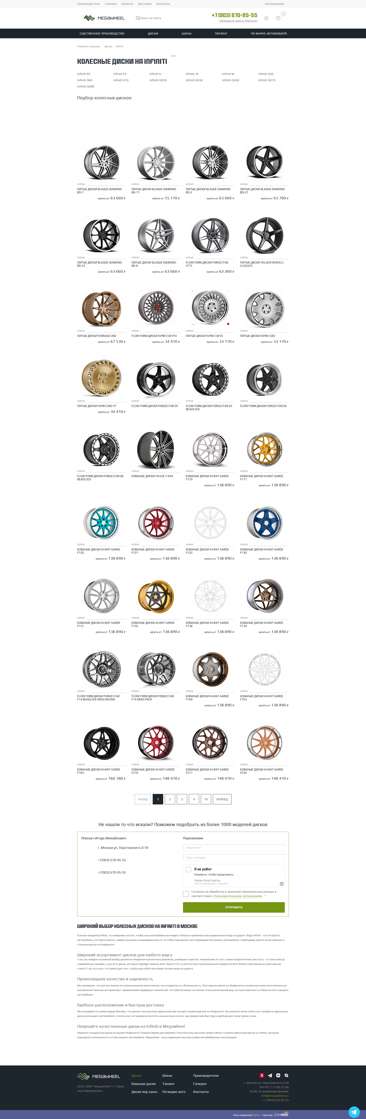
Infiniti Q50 (265, 74)
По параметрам (92, 107)
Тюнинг (221, 33)
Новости (127, 4)
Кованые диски (144, 1084)
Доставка (145, 4)
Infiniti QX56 (194, 80)
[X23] (190, 122)
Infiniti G (155, 74)
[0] (278, 20)
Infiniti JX (192, 74)
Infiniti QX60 (230, 80)
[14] (190, 129)
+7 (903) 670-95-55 (234, 15)
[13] (190, 126)
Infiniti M (228, 74)
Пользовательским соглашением (238, 896)
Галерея (111, 4)
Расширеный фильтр (265, 107)
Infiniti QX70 (266, 80)
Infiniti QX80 (85, 86)
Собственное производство (102, 33)
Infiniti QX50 (158, 80)
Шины (186, 33)
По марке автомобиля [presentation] (134, 108)
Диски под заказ (144, 1092)
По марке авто (173, 1092)
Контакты (163, 4)
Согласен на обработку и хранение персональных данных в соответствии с (233, 894)
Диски (153, 33)
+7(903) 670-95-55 (112, 872)
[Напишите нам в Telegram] (354, 1112)
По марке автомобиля (269, 33)
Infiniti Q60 (84, 80)
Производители (88, 4)
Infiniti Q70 (120, 80)
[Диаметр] (190, 118)
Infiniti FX (120, 74)
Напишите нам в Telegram (238, 20)
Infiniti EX (83, 74)
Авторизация (274, 4)
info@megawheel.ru (275, 1095)
